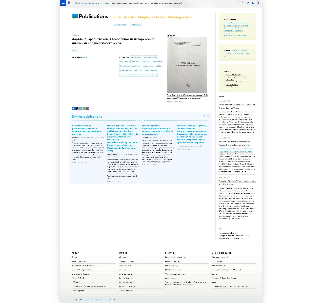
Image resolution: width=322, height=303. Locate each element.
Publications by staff (220, 257)
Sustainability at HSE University (84, 265)
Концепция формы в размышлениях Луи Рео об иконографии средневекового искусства (87, 129)
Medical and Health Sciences (236, 82)
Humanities (230, 79)
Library (214, 274)
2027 (233, 50)
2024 (246, 50)
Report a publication (120, 24)
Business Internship (126, 290)
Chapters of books (151, 17)
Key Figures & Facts (79, 261)
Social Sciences (231, 87)
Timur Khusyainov (225, 149)
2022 (230, 53)
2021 (234, 53)
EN (242, 3)
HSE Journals (217, 261)
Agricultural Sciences (233, 74)
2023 (225, 53)
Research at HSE (136, 24)
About (75, 253)
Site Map (113, 300)
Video (214, 282)
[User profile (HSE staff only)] (253, 3)
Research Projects (172, 265)
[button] (137, 120)
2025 (241, 50)
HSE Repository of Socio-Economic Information (231, 286)
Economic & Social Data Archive (224, 278)
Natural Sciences (232, 84)
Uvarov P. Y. (75, 50)
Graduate (122, 270)
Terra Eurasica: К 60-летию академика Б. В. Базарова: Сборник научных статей (187, 96)
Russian (85, 57)
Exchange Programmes (127, 274)
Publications (93, 16)
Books (117, 17)
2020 (238, 53)
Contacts (87, 300)
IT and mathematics (231, 28)
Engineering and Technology (236, 77)
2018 (247, 53)
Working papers (180, 17)
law (239, 28)
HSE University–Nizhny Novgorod (241, 151)
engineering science (231, 25)
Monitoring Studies (173, 270)
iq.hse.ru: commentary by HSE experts (227, 270)
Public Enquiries (78, 290)
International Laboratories (175, 257)
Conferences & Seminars (175, 274)
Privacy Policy (104, 300)
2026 (237, 50)
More (226, 56)
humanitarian (244, 25)
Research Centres (172, 261)
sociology (227, 33)
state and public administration (235, 35)
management (228, 30)
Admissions (123, 257)
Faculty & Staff (78, 278)
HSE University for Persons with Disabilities (89, 286)
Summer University (126, 278)
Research (170, 253)
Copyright (95, 300)
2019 (243, 53)
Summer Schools (125, 282)
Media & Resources (222, 253)
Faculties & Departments (81, 270)
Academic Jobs (171, 278)
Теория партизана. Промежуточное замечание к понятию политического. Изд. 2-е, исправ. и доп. (157, 129)
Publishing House (218, 265)
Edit (255, 299)
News (221, 96)
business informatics (231, 23)
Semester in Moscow (127, 286)
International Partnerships (82, 274)
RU (239, 3)
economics (243, 23)
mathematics (238, 30)
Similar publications (87, 116)
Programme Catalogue (127, 261)
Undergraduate (125, 265)
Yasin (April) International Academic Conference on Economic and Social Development (185, 283)
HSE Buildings (77, 282)
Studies (123, 253)
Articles (129, 17)
